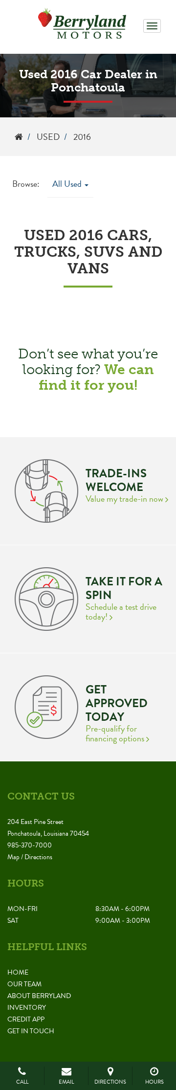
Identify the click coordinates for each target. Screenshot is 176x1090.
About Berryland (39, 996)
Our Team (24, 984)
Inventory (26, 1007)
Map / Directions (29, 857)
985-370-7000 (29, 845)
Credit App (25, 1019)
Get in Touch (30, 1031)
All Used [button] (68, 183)
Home (17, 972)
